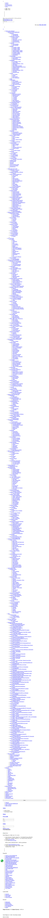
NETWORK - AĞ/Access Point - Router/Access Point (20, 660)
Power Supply (15, 76)
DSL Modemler (15, 391)
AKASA (9, 774)
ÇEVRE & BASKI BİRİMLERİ (14, 538)
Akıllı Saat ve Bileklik (16, 299)
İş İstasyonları (12, 367)
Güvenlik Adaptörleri (16, 423)
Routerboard (14, 720)
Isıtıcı (13, 242)
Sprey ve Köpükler (16, 518)
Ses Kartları (14, 90)
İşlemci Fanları (15, 37)
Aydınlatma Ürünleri (14, 155)
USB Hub (14, 275)
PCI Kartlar (12, 85)
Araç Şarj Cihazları (16, 114)
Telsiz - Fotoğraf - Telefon (17, 326)
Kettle (13, 240)
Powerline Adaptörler (16, 364)
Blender (13, 245)
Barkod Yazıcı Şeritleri (16, 564)
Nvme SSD (14, 71)
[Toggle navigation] (3, 1)
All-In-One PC (15, 105)
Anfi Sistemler (15, 96)
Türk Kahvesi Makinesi (16, 248)
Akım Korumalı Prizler (16, 574)
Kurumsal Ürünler (8, 887)
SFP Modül (14, 722)
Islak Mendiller (15, 227)
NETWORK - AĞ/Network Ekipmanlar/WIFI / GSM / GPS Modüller (23, 716)
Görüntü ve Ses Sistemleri (10, 882)
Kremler (14, 236)
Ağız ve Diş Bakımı (14, 230)
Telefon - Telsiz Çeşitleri (14, 415)
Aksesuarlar (14, 670)
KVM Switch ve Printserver (15, 295)
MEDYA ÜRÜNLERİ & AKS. (14, 450)
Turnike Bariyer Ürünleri (17, 523)
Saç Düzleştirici (15, 244)
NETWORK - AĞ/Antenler (15, 651)
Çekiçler (14, 588)
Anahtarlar (14, 590)
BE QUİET (10, 784)
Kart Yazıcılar (15, 561)
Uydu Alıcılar (15, 263)
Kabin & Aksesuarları (14, 376)
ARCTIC (9, 772)
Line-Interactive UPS (16, 556)
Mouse (13, 138)
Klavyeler (12, 162)
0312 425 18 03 (42, 24)
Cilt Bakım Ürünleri (14, 235)
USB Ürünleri (12, 273)
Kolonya (14, 228)
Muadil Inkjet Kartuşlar (16, 205)
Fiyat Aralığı (5, 816)
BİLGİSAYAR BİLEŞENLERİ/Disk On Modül (19, 688)
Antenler (14, 652)
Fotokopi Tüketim (13, 190)
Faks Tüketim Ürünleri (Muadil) (16, 197)
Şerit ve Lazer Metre (16, 592)
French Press (14, 254)
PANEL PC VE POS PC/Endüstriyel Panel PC (19, 638)
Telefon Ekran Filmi (16, 117)
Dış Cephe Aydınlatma (16, 611)
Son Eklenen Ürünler (9, 798)
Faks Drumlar (15, 189)
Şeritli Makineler (15, 526)
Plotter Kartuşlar (15, 181)
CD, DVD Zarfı (15, 464)
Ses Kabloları (15, 349)
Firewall (6, 792)
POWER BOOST (11, 779)
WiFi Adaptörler (15, 365)
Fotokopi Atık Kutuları (16, 193)
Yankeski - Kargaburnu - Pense (18, 580)
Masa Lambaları (15, 612)
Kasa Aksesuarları (15, 77)
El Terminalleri (15, 563)
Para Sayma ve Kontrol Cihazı (16, 334)
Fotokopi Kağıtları (15, 469)
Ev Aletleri (12, 239)
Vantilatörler (14, 241)
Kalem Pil (14, 483)
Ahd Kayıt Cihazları (16, 439)
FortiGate (14, 760)
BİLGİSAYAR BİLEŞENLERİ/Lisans (17, 690)
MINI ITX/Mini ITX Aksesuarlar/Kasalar (18, 705)
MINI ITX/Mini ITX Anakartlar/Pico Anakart (18, 634)
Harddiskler (12, 60)
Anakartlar (12, 43)
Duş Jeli (13, 220)
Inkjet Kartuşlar (15, 178)
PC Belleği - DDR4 (16, 49)
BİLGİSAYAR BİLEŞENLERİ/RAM (17, 684)
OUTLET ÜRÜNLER (12, 619)
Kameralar (12, 151)
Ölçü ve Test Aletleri (16, 577)
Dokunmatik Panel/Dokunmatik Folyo (17, 742)
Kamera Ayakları (15, 427)
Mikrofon (14, 293)
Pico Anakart (14, 635)
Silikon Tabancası (15, 583)
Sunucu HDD (15, 62)
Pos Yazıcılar (14, 560)
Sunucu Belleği (15, 341)
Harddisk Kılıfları (15, 121)
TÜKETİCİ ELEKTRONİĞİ (13, 260)
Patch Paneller (15, 378)
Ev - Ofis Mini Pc (15, 702)
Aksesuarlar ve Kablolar (9, 880)
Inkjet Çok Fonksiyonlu (16, 546)
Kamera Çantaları (15, 279)
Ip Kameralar (14, 152)
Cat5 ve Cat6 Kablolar (16, 354)
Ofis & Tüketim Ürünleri (10, 884)
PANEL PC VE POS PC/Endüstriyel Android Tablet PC (20, 636)
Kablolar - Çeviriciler (16, 698)
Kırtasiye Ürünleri (13, 505)
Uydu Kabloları (15, 358)
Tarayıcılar (14, 547)
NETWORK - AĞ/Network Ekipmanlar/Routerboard (20, 718)
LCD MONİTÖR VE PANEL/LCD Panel (18, 664)
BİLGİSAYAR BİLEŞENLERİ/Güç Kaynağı (18, 723)
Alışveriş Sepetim (8, 897)
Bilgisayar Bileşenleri (9, 879)
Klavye (13, 136)
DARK (9, 776)
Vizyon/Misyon (8, 906)
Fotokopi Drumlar (15, 192)
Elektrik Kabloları (15, 381)
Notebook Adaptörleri (16, 122)
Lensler (13, 429)
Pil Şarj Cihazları (15, 478)
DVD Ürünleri (13, 456)
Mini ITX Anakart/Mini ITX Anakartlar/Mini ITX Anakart (21, 740)
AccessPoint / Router (14, 763)
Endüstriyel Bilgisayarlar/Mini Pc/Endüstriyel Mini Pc (20, 729)
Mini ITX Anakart (15, 631)
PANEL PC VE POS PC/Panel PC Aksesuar (18, 640)
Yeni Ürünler (7, 896)
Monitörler (12, 130)
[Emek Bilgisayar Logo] (7, 19)
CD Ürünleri (12, 454)
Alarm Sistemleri (13, 442)
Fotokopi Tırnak (15, 196)
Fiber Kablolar (15, 357)
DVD (13, 457)
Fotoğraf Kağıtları (15, 471)
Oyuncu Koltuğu (15, 328)
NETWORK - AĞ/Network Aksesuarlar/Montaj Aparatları (21, 714)
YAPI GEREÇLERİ (11, 568)
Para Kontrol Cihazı (16, 335)
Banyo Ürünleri (13, 217)
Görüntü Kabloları (15, 344)
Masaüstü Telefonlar (16, 416)
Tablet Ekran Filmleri (16, 111)
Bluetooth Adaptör (15, 276)
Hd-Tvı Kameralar (15, 433)
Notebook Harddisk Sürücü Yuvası (19, 66)
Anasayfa (6, 2)
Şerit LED (14, 608)
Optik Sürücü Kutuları (16, 84)
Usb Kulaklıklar (15, 294)
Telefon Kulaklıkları (16, 495)
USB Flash (14, 269)
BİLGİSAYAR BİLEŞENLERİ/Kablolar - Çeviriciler (20, 697)
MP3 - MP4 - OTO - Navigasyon (16, 318)
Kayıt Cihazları (13, 436)
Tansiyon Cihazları (16, 214)
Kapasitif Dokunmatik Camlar (18, 674)
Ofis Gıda (12, 149)
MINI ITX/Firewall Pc (14, 703)
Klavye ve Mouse (15, 137)
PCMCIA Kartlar (15, 88)
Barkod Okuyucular (16, 558)
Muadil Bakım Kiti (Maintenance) (18, 202)
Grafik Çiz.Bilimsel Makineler (18, 531)
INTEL (9, 768)
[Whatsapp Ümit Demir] (2, 861)
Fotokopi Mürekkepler (16, 194)
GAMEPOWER (11, 778)
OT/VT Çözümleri (8, 881)
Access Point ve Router (16, 362)
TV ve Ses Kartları (13, 89)
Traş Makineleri (15, 215)
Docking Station (15, 69)
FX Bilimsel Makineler (16, 530)
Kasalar (11, 73)
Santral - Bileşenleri (16, 497)
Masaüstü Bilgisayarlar (14, 104)
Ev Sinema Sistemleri (16, 265)
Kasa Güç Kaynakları (14, 165)
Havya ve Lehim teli (16, 585)
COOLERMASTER (12, 775)
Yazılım (6, 874)
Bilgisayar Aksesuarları (14, 118)
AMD (9, 771)
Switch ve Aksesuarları (14, 755)
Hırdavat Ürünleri (13, 158)
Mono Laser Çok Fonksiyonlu (18, 542)
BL (13, 459)
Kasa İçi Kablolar (15, 351)
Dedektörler (14, 446)
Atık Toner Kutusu (16, 179)
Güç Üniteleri (7, 888)
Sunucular (12, 386)
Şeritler (13, 182)
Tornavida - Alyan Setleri (17, 159)
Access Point (14, 661)
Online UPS (14, 555)
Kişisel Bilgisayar (8, 886)
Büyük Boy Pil (15, 481)
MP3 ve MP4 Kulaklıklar (17, 291)
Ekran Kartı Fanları (16, 41)
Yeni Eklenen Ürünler (8, 811)
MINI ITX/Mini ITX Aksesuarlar (16, 627)
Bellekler (11, 46)
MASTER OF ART (14, 466)
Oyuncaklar (14, 303)
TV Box (14, 91)
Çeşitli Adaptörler (15, 571)
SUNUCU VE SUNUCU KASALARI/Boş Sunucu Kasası (21, 645)
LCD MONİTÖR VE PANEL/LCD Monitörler (19, 666)
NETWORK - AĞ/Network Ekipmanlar (17, 656)
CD (13, 455)
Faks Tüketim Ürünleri (14, 187)
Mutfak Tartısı (15, 247)
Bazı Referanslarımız (8, 4)
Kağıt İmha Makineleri (16, 472)
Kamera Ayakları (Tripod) (17, 281)
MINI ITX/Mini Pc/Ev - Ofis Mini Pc (17, 701)
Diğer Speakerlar (15, 100)
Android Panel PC (15, 752)
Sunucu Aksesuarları (16, 650)
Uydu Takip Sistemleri (16, 264)
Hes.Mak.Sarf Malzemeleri (17, 533)
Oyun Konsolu (13, 327)
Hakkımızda (7, 902)
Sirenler (13, 444)
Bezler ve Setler (15, 517)
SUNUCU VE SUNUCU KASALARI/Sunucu (19, 647)
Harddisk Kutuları (15, 67)
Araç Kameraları (15, 440)
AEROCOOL (10, 773)
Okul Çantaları (15, 506)
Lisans (13, 691)
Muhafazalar (14, 428)
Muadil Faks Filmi (15, 199)
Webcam (14, 173)
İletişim (6, 6)
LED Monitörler (15, 131)
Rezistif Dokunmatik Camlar (17, 676)
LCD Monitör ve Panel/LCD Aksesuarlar (18, 727)
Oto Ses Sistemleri (15, 321)
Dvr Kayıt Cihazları (16, 437)
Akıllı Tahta (14, 313)
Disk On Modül (15, 689)
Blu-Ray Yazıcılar (15, 83)
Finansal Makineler (16, 529)
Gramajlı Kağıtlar (15, 470)
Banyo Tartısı (15, 243)
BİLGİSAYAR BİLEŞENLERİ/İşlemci (17, 686)
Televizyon (12, 309)
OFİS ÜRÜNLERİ (11, 467)
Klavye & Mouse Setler (14, 164)
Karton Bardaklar (15, 515)
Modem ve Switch (13, 389)
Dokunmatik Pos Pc (16, 644)
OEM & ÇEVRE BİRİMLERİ (13, 32)
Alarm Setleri (14, 445)
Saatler (13, 300)
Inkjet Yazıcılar (15, 545)
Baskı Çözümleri (8, 883)
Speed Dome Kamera (16, 435)
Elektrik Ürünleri (13, 569)
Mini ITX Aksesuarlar (16, 628)
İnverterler (14, 572)
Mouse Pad (14, 129)
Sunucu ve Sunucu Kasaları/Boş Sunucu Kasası (19, 745)
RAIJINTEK (10, 780)
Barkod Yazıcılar (15, 559)
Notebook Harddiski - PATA (17, 70)
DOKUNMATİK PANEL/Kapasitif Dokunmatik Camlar (21, 673)
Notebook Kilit (15, 124)
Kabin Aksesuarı (15, 377)
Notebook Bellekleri (16, 53)
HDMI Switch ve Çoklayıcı (17, 296)
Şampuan (14, 219)
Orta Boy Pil (14, 482)
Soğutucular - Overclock (14, 36)
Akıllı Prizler (14, 573)
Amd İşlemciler (15, 35)
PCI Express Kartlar (16, 86)
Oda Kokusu (14, 225)
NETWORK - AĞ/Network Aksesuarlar (17, 653)
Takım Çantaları (15, 582)
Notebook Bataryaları (16, 125)
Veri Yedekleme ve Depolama (15, 384)
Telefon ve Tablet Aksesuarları (16, 107)
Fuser (13, 177)
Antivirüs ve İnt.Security (17, 147)
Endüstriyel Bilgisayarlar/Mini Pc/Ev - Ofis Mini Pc (20, 749)
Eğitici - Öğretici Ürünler (14, 325)
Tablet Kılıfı (14, 110)
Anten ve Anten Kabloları (17, 366)
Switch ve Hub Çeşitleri (16, 390)
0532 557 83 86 (13, 840)
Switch (13, 659)
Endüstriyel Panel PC (16, 639)
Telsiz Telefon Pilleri (16, 480)
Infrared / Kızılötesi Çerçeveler (18, 672)
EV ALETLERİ (11, 238)
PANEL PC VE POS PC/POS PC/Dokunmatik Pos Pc (20, 643)
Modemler (12, 756)
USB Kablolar (15, 154)
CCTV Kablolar (15, 324)
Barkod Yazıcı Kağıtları (16, 567)
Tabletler (14, 404)
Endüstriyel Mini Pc (16, 700)
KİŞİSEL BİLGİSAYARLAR (13, 394)
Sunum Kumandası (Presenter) (18, 308)
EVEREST (10, 777)
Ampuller (14, 607)
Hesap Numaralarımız (8, 5)
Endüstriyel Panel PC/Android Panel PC (17, 751)
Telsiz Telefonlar (15, 501)
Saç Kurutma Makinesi (16, 256)
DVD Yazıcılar (15, 80)
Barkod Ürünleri (13, 417)
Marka (4, 814)
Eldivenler (14, 581)
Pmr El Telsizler (15, 503)
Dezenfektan (14, 223)
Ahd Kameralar (15, 432)
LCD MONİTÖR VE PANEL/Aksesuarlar (18, 669)
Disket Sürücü (15, 267)
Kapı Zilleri (14, 575)
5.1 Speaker (14, 99)
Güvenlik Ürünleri (8, 875)
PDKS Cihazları (15, 522)
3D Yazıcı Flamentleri (16, 186)
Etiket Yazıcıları (15, 562)
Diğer (11, 78)
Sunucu (13, 648)
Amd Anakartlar (15, 44)
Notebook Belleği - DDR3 (17, 51)
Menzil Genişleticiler (16, 141)
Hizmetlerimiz (8, 903)
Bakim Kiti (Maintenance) (17, 180)
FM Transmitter (15, 320)
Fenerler (14, 156)
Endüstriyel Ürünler (11, 622)
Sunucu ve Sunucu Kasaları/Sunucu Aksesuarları (19, 738)
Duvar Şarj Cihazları (16, 113)
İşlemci (13, 687)
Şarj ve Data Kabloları (16, 108)
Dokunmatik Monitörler (16, 678)
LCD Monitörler (15, 668)
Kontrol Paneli (15, 447)
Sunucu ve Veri (15, 145)
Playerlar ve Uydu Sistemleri (15, 261)
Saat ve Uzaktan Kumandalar (15, 298)
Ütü (13, 255)
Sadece (4, 808)
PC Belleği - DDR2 (16, 47)
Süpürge (14, 252)
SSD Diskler (14, 64)
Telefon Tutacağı (15, 112)
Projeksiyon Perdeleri (16, 306)
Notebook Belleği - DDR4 (17, 50)
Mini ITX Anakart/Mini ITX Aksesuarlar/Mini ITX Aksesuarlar (22, 736)
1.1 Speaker (14, 97)
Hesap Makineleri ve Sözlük (15, 524)
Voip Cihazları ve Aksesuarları (16, 764)
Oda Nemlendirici (15, 258)
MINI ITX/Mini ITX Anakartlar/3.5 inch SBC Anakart (20, 632)
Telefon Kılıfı (15, 109)
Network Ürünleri (11, 753)
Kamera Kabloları (15, 350)
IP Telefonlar (14, 500)
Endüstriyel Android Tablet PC (18, 637)
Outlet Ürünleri (8, 797)
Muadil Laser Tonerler (16, 203)
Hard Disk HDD (15, 683)
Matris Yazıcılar (15, 548)
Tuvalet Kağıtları (15, 226)
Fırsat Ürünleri (8, 895)
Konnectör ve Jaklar (16, 355)
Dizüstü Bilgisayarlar (12, 787)
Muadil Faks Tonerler (16, 198)
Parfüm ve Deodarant (14, 232)
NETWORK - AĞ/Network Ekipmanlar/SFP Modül (20, 721)
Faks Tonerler (15, 188)
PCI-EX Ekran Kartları (16, 57)
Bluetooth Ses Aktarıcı (16, 94)
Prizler (13, 570)
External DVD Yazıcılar (16, 82)
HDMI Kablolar (15, 345)
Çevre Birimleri (15, 694)
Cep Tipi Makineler (16, 532)
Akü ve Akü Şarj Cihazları (17, 487)
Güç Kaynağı (15, 724)
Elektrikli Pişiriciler (16, 253)
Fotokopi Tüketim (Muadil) (15, 207)
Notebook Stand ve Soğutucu (18, 127)
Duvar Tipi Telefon (16, 498)
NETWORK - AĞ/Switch (15, 658)
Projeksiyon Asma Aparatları (17, 307)
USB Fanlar (14, 277)
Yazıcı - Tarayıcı (13, 539)
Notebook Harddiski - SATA (17, 63)
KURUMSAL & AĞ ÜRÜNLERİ (14, 339)
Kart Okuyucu (12, 166)
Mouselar (12, 163)
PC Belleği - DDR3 (16, 48)
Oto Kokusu (14, 229)
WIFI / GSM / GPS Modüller (17, 717)
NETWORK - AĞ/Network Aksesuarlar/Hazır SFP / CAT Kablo (22, 710)
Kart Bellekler (15, 54)
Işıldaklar (14, 610)
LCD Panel (14, 665)
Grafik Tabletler (15, 403)
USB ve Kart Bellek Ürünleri (15, 268)
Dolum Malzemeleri (14, 210)
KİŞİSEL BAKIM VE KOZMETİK (15, 212)
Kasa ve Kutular (15, 713)
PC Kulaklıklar (15, 289)
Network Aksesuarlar (16, 654)
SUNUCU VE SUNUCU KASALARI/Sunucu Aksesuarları (21, 649)
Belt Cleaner (14, 184)
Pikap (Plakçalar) (15, 316)
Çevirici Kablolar (15, 343)
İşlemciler (12, 33)
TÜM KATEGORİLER (9, 31)
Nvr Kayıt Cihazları (16, 441)
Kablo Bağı (14, 353)
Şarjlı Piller (14, 479)
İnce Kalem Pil (15, 485)
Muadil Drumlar (15, 204)
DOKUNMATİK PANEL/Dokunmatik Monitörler (19, 677)
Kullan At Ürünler (13, 513)
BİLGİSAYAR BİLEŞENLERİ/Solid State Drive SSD (20, 679)
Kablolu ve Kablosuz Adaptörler (16, 758)
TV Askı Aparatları (16, 312)
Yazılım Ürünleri (13, 142)
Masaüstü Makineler (16, 525)
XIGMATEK (10, 783)
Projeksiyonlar (15, 305)
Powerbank (14, 488)
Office (13, 146)
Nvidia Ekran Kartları (16, 59)
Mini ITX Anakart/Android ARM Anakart (18, 747)
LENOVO (10, 769)
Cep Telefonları (15, 504)
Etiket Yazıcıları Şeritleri (17, 449)
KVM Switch (15, 370)
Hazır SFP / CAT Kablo (16, 711)
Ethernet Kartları (15, 360)
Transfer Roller (15, 185)
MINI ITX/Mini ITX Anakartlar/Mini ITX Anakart (19, 630)
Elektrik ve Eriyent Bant (17, 584)
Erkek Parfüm (15, 233)
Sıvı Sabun (14, 218)
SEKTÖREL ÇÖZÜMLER (15, 725)
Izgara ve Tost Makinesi (16, 249)
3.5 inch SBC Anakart (16, 633)
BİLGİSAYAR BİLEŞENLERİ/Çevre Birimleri (19, 692)
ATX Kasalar (14, 74)
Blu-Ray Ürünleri (13, 458)
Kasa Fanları (14, 38)
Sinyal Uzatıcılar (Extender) (17, 371)
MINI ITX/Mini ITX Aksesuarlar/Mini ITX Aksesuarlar (20, 708)
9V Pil (13, 484)
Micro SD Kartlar (15, 270)
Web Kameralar (13, 161)
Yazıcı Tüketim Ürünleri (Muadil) (16, 200)
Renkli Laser (14, 543)
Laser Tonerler (15, 175)
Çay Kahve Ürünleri (16, 150)
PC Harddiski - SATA (16, 61)
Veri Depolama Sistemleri (17, 385)
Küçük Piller (14, 486)
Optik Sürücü (12, 79)
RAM (13, 685)
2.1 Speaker (14, 98)
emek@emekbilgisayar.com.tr (14, 844)
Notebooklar (14, 103)
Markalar (7, 767)
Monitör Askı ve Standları (17, 133)
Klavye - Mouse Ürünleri (15, 135)
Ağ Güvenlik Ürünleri (14, 759)
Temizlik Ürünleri (13, 516)
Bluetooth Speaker (15, 95)
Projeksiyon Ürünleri (14, 304)
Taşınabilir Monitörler (16, 134)
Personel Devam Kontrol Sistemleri (16, 521)
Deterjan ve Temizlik (14, 224)
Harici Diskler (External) (17, 65)
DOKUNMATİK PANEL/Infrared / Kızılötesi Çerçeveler (21, 671)
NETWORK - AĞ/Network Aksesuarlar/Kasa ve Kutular (21, 712)
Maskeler (14, 579)
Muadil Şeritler (15, 206)
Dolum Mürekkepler (16, 211)
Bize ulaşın (37, 24)
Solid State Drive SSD (16, 681)
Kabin (13, 379)
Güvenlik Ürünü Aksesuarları (15, 322)
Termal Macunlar (15, 40)
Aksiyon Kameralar (16, 282)
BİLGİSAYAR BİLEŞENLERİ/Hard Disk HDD (19, 682)
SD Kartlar (14, 271)
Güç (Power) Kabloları (16, 347)
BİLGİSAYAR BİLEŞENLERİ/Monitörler (18, 695)
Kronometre (12, 534)
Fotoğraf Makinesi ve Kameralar (16, 278)
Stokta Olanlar (7, 810)
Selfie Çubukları (15, 116)
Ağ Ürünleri (12, 140)
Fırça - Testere (15, 589)
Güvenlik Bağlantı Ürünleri (17, 424)
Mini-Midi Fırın (15, 251)
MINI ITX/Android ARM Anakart (16, 625)
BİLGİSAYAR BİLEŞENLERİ (16, 623)
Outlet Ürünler (13, 620)
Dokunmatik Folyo (16, 743)
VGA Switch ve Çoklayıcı (17, 373)
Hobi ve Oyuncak (13, 301)
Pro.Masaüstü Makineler (17, 528)
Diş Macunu (14, 231)
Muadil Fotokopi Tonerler (17, 209)
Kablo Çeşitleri (13, 153)
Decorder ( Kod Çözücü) (14, 762)
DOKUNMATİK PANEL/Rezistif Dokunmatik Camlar (20, 675)
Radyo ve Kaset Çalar (16, 262)
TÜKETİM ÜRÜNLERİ (12, 168)
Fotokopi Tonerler (15, 191)
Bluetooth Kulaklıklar (16, 292)
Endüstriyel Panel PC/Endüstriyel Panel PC (18, 734)
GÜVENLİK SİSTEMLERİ (13, 419)
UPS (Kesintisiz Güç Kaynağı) (16, 554)
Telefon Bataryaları (16, 115)
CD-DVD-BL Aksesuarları (15, 460)
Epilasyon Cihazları (16, 216)
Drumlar (14, 176)
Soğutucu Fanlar (13, 160)
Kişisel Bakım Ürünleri (14, 213)
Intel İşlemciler (15, 34)
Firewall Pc (14, 704)
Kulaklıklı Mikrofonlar (16, 290)
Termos (13, 250)
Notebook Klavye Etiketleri (17, 126)
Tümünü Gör (10, 766)
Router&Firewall (15, 663)
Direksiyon (14, 128)
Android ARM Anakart (16, 626)
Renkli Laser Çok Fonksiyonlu (18, 544)
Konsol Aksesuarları (16, 330)
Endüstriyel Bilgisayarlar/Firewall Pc (17, 732)
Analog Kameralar (15, 434)
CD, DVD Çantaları (16, 462)
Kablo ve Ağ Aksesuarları (15, 754)
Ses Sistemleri (12, 92)
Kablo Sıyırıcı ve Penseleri (17, 356)
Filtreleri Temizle (6, 828)
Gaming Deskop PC (11, 465)
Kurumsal (6, 3)
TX (8, 781)
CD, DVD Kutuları (16, 461)
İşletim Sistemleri (15, 143)
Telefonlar (7, 794)
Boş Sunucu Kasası (16, 646)
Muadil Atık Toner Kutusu (17, 201)
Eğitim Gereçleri (8, 791)
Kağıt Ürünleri (13, 468)
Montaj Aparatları (15, 715)
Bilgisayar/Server (8, 786)
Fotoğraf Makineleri (16, 280)
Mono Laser (14, 541)
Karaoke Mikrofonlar (16, 101)
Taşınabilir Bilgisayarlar (14, 102)
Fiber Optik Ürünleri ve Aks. (15, 765)
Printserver (14, 375)
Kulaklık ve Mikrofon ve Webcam (16, 172)
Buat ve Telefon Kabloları (17, 346)
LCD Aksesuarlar (15, 728)
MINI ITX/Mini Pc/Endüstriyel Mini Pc (17, 699)
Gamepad (14, 302)
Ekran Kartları (12, 56)
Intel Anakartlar (15, 45)
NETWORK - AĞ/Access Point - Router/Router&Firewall (21, 662)
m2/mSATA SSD (15, 72)
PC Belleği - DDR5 (16, 52)
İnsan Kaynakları (8, 904)
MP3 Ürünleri (15, 319)
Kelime (4, 823)
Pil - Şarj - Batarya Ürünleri (15, 477)
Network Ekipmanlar (16, 657)
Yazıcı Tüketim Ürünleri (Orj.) (16, 174)
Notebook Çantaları (16, 120)
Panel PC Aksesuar (16, 641)
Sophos (13, 761)
